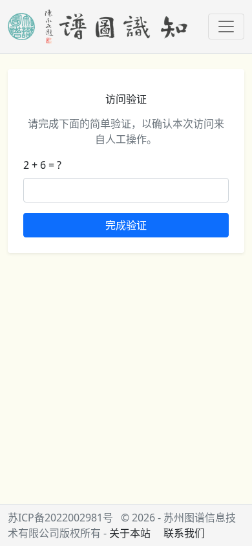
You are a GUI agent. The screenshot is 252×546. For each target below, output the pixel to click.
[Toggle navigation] (226, 26)
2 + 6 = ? (42, 165)
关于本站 (130, 533)
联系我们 (184, 533)
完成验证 (126, 225)
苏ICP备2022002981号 (60, 517)
